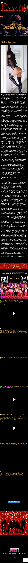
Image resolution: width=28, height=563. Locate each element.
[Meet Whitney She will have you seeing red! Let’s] (14, 457)
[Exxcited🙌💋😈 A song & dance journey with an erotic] (14, 400)
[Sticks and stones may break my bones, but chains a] (14, 342)
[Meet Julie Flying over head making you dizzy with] (14, 485)
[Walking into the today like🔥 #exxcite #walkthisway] (14, 371)
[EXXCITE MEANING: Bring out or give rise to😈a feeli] (14, 428)
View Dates (14, 517)
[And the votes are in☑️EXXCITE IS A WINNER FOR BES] (14, 285)
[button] (2, 2)
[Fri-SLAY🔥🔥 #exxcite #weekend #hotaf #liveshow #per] (14, 314)
